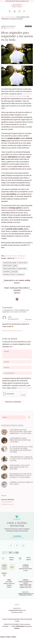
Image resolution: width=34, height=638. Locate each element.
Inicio (3, 17)
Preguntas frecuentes (25, 568)
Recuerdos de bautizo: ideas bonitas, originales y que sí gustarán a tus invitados (20, 475)
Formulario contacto (17, 612)
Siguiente (17, 290)
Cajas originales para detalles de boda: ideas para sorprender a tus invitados (21, 431)
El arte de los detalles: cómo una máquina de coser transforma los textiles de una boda (21, 449)
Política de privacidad (24, 388)
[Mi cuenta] (14, 11)
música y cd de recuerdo (9, 268)
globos (15, 265)
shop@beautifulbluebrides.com (26, 593)
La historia (25, 567)
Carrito (9, 587)
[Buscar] (10, 11)
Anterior (17, 281)
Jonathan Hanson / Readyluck (15, 256)
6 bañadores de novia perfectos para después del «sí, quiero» (20, 440)
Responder (29, 319)
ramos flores (6, 271)
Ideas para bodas (11, 17)
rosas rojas (14, 271)
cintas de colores (23, 262)
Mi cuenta (9, 581)
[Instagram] (23, 545)
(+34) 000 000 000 (7, 502)
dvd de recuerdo (7, 265)
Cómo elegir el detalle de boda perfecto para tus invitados (20, 467)
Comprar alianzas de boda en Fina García (21, 483)
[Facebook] (10, 545)
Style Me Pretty (20, 258)
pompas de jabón (22, 268)
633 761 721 (25, 592)
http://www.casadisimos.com (12, 330)
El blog (25, 570)
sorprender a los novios (9, 274)
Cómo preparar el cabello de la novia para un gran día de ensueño (21, 458)
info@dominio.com (7, 504)
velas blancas (20, 274)
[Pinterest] (17, 545)
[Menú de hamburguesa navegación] (24, 11)
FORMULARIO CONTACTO (25, 595)
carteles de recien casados (9, 262)
